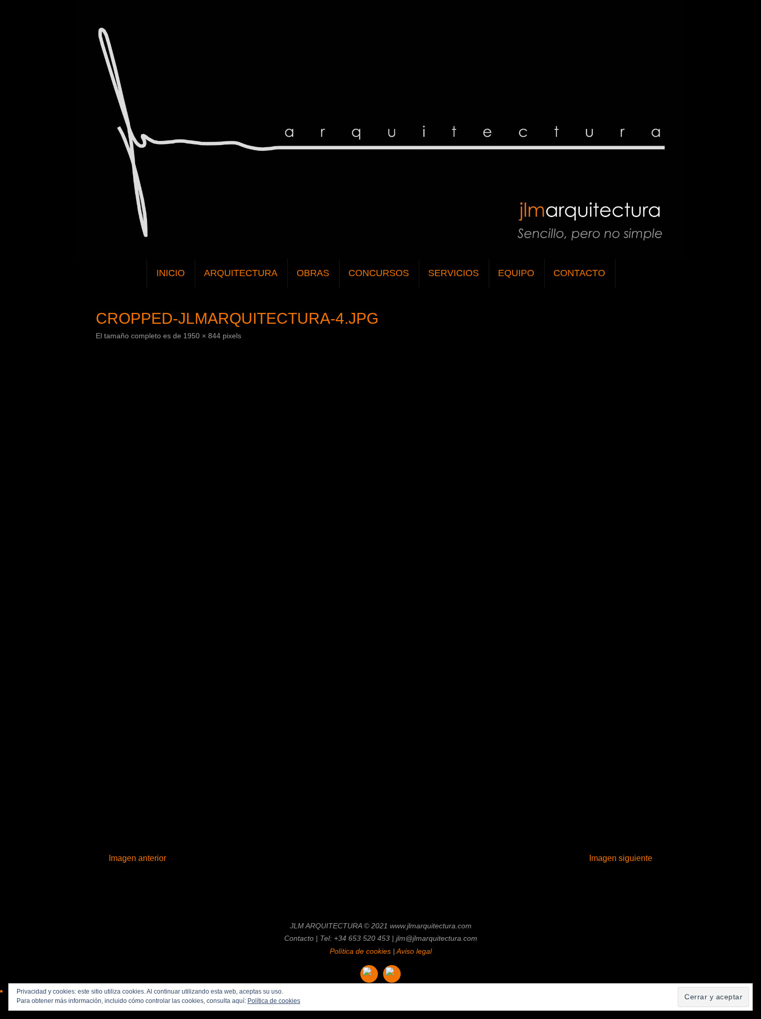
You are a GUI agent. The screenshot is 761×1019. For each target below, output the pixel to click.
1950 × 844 (202, 336)
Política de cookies (360, 951)
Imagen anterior (137, 858)
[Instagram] (369, 974)
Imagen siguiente (620, 858)
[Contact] (392, 974)
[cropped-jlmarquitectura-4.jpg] (380, 588)
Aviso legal (414, 951)
